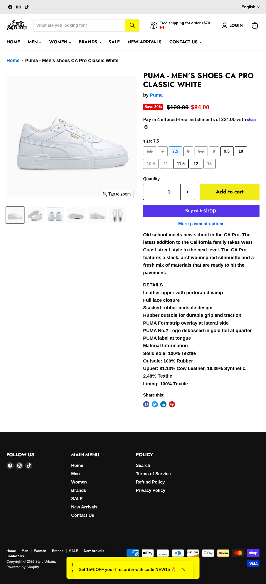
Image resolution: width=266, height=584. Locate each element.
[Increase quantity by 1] (188, 192)
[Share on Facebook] (146, 404)
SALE (114, 42)
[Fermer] (184, 570)
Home (13, 42)
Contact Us (184, 42)
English (248, 7)
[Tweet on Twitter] (155, 404)
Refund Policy (150, 482)
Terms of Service (153, 473)
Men (33, 42)
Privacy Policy (150, 490)
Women (59, 42)
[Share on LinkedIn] (163, 404)
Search (143, 465)
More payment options (201, 223)
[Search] (132, 25)
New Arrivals (145, 42)
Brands (89, 42)
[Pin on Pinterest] (172, 404)
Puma (156, 95)
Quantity (151, 179)
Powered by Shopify (22, 567)
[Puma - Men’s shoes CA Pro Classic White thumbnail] (15, 215)
